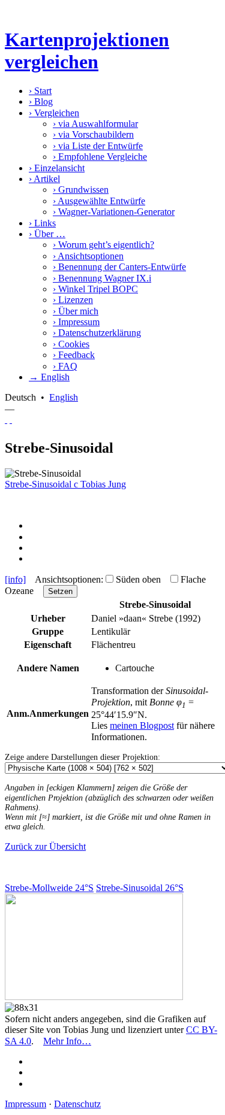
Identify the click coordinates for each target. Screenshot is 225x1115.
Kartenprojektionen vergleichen (87, 50)
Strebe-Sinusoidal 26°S (140, 888)
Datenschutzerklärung (97, 333)
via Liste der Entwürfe (98, 146)
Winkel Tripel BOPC (95, 289)
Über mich (75, 311)
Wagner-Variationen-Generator (114, 212)
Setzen (60, 591)
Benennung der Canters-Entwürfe (119, 267)
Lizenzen (73, 300)
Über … (47, 234)
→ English (49, 377)
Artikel (44, 179)
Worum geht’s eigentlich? (103, 245)
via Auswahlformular (95, 124)
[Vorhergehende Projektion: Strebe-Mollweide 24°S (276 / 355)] (6, 419)
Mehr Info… (67, 1041)
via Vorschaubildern (93, 134)
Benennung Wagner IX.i (102, 278)
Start (40, 91)
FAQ (65, 366)
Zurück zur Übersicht (45, 846)
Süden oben (138, 579)
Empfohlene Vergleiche (100, 157)
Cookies (71, 344)
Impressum (76, 322)
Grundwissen (81, 189)
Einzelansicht (57, 168)
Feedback (74, 355)
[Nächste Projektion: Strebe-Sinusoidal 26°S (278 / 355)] (11, 419)
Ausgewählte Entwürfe (99, 201)
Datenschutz (77, 1104)
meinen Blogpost (142, 725)
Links (42, 223)
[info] (15, 579)
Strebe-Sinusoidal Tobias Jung (65, 484)
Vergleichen (54, 113)
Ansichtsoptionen (88, 256)
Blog (41, 101)
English (63, 397)
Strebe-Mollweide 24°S (49, 888)
